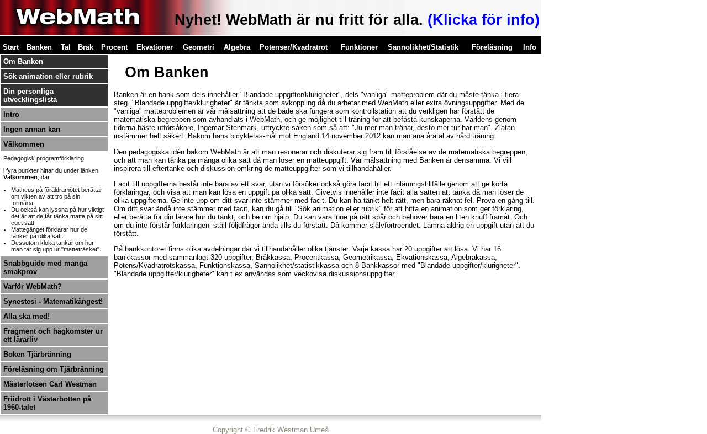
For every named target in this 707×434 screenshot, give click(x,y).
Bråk (85, 47)
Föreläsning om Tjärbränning (53, 369)
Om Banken (23, 61)
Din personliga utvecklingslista (30, 95)
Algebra (237, 47)
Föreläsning (492, 47)
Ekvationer (154, 47)
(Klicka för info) (484, 20)
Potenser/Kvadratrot (294, 47)
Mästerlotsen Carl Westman (50, 384)
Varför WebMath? (32, 286)
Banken (39, 47)
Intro (11, 114)
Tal (66, 47)
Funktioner (359, 47)
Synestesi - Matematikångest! (53, 301)
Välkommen (23, 144)
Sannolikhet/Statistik (423, 47)
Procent (114, 47)
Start (11, 47)
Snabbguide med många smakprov (45, 267)
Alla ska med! (26, 316)
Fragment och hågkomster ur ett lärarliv (53, 335)
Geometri (198, 47)
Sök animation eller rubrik (48, 76)
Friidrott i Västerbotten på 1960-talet (47, 403)
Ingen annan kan (31, 129)
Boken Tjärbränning (37, 354)
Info (529, 47)
